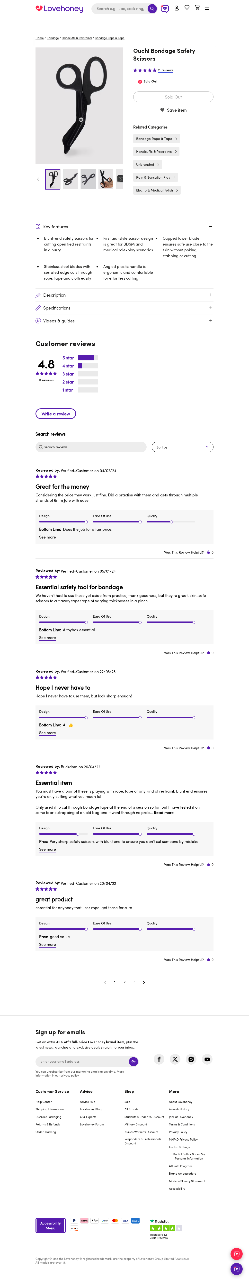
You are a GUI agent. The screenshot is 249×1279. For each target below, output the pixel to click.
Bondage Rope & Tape (109, 38)
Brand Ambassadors (182, 1173)
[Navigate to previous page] (105, 982)
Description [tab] (54, 295)
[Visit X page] (175, 1059)
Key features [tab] (55, 226)
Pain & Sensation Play (153, 177)
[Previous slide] (38, 179)
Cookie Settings (179, 1147)
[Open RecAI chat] (237, 1254)
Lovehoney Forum (92, 1124)
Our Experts (88, 1117)
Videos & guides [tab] (59, 321)
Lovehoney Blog (90, 1109)
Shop (129, 1092)
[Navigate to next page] (144, 982)
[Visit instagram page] (191, 1059)
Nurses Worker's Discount (141, 1132)
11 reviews (165, 70)
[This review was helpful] (208, 552)
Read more (164, 812)
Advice (86, 1092)
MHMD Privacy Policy (183, 1139)
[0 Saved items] (187, 8)
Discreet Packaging (48, 1117)
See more (47, 537)
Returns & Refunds (48, 1124)
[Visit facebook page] (159, 1059)
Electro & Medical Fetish (154, 190)
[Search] (152, 8)
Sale (127, 1102)
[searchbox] (94, 447)
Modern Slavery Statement (187, 1181)
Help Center (44, 1102)
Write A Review (56, 413)
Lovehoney (124, 22)
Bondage (53, 38)
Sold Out (173, 97)
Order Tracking (46, 1132)
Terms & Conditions (182, 1124)
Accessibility (177, 1188)
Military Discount (135, 1124)
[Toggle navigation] (207, 8)
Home (40, 38)
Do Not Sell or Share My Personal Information (189, 1156)
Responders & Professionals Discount (142, 1141)
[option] (79, 105)
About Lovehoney (180, 1102)
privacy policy (70, 1075)
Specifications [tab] (57, 308)
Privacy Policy (178, 1132)
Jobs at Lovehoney (181, 1117)
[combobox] (124, 8)
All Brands (131, 1109)
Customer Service (52, 1092)
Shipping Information (50, 1109)
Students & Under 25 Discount (144, 1117)
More (174, 1092)
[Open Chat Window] (237, 1269)
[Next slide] (120, 179)
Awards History (179, 1109)
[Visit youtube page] (207, 1059)
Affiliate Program (180, 1166)
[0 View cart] (197, 8)
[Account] (176, 8)
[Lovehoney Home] (59, 8)
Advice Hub (87, 1102)
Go (133, 1061)
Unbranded (145, 164)
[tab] (58, 1143)
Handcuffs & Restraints (77, 38)
